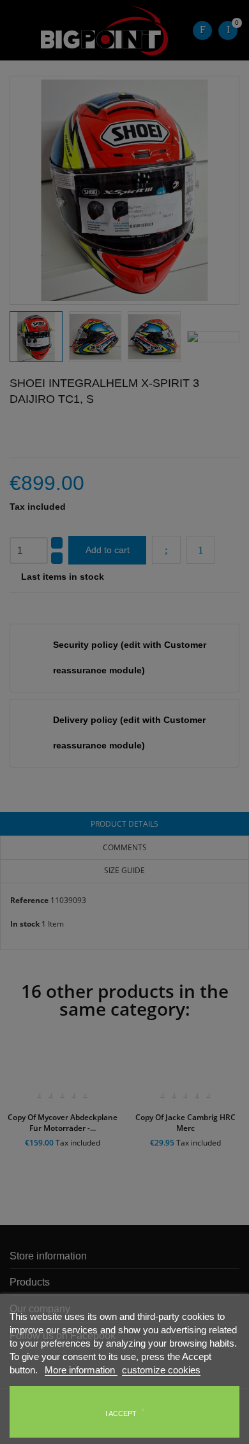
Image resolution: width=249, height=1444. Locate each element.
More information (81, 1369)
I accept (121, 1413)
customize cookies (161, 1369)
